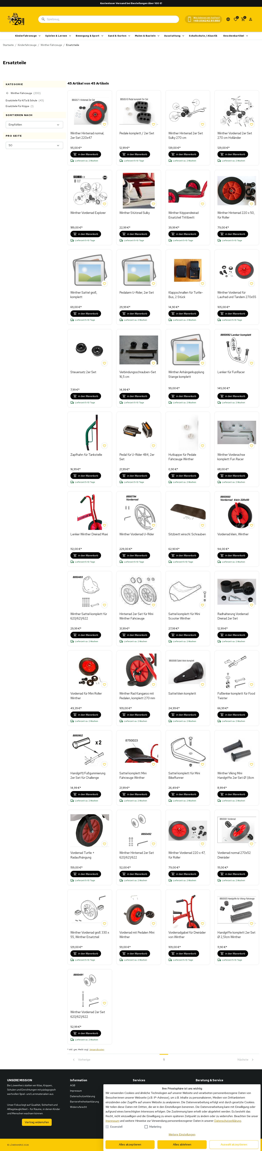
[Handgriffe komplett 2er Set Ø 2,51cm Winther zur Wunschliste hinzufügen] (251, 923)
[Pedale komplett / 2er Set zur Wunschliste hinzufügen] (153, 124)
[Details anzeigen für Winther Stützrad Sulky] (138, 191)
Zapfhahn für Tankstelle (86, 455)
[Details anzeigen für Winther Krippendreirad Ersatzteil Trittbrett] (187, 191)
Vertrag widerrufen (37, 1122)
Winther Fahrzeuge (51, 45)
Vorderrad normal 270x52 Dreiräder (234, 855)
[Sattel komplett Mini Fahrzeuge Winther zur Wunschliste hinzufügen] (153, 764)
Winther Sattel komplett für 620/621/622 (88, 616)
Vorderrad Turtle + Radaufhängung (82, 855)
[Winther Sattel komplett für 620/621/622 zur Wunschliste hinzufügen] (104, 605)
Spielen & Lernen (56, 35)
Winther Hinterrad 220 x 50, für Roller (236, 215)
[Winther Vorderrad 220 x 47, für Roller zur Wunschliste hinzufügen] (202, 844)
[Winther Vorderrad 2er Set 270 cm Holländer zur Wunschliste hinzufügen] (251, 124)
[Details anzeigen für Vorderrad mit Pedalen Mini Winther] (138, 910)
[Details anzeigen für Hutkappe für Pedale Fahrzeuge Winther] (187, 432)
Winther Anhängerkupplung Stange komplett (186, 374)
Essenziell (116, 1127)
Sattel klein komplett (182, 693)
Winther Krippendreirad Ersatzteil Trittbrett (183, 215)
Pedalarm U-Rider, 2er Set (136, 292)
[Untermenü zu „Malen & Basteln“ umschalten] (158, 36)
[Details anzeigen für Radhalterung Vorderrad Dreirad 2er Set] (236, 592)
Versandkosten (96, 1049)
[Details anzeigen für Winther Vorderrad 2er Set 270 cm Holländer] (236, 111)
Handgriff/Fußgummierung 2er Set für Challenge (87, 775)
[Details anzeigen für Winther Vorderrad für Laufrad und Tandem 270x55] (236, 270)
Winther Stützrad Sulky (134, 213)
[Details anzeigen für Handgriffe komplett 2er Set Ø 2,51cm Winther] (236, 910)
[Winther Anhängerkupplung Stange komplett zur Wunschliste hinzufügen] (202, 363)
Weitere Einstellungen (182, 1134)
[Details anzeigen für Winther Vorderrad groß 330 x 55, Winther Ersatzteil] (89, 910)
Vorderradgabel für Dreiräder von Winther (187, 935)
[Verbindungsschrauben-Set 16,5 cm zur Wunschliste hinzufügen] (153, 363)
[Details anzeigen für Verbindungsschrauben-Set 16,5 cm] (138, 350)
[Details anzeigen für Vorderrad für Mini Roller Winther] (89, 671)
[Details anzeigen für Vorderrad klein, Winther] (236, 512)
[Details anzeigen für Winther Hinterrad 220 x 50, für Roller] (236, 191)
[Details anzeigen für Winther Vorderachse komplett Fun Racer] (236, 432)
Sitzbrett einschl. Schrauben (187, 534)
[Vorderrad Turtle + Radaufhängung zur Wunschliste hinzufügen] (104, 844)
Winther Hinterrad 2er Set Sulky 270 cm (185, 135)
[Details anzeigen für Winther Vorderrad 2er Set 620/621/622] (89, 990)
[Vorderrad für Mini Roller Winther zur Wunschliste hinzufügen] (104, 684)
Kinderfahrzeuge (26, 35)
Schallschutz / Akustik (203, 35)
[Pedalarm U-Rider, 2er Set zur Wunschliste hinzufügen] (153, 283)
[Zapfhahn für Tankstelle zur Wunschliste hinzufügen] (104, 446)
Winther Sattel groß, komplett (83, 295)
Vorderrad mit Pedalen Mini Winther (136, 935)
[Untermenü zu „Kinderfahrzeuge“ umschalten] (39, 36)
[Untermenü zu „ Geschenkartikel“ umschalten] (247, 36)
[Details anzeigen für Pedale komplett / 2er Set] (138, 111)
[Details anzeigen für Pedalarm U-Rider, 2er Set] (138, 270)
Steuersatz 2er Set (83, 372)
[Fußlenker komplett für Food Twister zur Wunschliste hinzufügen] (251, 684)
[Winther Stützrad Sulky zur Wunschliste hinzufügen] (153, 204)
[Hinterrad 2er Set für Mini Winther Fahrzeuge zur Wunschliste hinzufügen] (153, 605)
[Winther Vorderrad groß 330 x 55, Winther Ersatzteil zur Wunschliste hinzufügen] (104, 923)
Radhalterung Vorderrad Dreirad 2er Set (232, 616)
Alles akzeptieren (130, 1144)
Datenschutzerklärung (227, 1121)
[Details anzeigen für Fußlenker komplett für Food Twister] (236, 671)
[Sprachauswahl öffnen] (228, 19)
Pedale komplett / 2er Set (136, 133)
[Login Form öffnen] (250, 19)
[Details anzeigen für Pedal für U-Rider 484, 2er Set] (138, 432)
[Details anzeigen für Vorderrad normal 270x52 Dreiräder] (236, 830)
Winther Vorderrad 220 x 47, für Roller (186, 855)
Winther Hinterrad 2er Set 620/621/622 (136, 855)
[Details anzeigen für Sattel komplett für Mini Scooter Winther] (187, 592)
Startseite (8, 45)
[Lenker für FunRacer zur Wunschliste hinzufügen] (251, 363)
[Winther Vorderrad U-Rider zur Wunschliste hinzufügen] (153, 525)
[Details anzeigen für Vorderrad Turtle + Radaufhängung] (89, 830)
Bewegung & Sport (87, 35)
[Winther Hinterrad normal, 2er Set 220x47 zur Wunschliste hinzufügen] (104, 124)
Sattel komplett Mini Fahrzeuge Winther (133, 775)
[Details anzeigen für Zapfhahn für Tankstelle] (89, 432)
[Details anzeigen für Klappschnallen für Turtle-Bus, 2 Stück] (187, 270)
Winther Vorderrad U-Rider (136, 534)
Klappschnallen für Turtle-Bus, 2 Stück (185, 295)
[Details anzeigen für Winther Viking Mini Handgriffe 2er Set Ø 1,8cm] (236, 751)
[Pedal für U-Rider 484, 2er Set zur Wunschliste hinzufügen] (153, 446)
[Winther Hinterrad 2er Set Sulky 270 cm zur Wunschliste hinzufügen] (202, 124)
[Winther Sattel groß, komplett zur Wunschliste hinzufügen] (104, 283)
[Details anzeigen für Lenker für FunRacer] (236, 350)
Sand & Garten (117, 35)
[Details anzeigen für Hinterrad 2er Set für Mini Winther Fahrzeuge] (138, 592)
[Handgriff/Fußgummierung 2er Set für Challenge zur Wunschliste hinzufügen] (104, 764)
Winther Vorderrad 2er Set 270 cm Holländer (234, 135)
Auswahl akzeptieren (234, 1144)
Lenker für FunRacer (231, 372)
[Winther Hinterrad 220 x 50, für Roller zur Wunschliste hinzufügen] (251, 204)
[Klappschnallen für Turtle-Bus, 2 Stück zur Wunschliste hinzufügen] (202, 283)
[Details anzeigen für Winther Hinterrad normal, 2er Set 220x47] (89, 111)
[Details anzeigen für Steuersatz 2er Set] (89, 350)
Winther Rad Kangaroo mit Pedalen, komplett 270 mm (137, 696)
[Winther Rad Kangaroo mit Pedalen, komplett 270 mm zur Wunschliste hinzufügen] (153, 684)
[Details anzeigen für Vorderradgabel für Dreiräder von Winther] (187, 910)
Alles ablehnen (182, 1144)
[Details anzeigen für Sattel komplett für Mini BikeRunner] (187, 751)
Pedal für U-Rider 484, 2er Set (136, 457)
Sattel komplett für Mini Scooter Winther (184, 616)
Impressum (112, 1121)
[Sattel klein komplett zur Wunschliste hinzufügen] (202, 684)
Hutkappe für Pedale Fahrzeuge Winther (182, 457)
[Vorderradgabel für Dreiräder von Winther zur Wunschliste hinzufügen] (202, 923)
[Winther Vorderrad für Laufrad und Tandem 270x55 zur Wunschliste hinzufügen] (251, 283)
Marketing (155, 1127)
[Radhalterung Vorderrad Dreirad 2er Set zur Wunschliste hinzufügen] (251, 605)
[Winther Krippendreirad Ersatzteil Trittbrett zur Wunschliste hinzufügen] (202, 204)
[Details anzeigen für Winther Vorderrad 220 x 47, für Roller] (187, 830)
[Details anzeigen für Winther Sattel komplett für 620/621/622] (89, 592)
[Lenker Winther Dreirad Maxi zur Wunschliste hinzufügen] (104, 525)
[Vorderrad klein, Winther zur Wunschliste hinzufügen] (251, 525)
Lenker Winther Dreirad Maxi (89, 534)
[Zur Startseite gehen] (16, 19)
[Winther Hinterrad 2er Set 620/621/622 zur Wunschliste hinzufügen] (153, 844)
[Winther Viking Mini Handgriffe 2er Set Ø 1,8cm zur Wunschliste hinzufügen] (251, 764)
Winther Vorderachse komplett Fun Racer (231, 457)
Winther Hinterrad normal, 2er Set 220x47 (87, 135)
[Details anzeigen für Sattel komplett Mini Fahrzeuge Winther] (138, 751)
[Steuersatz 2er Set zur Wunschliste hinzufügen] (104, 363)
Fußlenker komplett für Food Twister (236, 696)
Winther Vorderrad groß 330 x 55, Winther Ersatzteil (89, 935)
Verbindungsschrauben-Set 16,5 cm (137, 374)
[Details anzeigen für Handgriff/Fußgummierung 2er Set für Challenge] (89, 751)
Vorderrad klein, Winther (232, 534)
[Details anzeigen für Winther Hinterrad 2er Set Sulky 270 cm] (187, 111)
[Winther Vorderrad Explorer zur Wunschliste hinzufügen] (104, 204)
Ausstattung (172, 35)
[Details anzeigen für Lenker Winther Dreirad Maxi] (89, 512)
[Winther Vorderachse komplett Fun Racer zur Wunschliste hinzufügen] (251, 446)
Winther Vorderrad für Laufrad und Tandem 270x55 (236, 295)
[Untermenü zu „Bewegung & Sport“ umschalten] (102, 36)
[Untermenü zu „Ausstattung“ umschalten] (183, 36)
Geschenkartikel (233, 35)
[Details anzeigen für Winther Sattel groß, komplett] (89, 270)
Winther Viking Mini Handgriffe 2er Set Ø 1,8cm (235, 775)
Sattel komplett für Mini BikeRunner (184, 775)
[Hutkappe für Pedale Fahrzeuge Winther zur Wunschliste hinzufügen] (202, 446)
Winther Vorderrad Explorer (88, 213)
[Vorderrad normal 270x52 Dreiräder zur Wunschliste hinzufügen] (251, 844)
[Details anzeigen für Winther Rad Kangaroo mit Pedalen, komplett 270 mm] (138, 671)
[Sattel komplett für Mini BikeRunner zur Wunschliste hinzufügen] (202, 764)
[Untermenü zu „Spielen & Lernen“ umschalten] (70, 36)
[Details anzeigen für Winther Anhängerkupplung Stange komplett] (187, 350)
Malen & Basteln (145, 35)
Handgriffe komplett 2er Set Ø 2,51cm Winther (236, 935)
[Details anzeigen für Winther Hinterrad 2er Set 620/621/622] (138, 830)
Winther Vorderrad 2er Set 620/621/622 (87, 1014)
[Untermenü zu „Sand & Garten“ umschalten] (129, 36)
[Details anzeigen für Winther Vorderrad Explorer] (89, 191)
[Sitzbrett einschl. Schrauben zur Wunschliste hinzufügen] (202, 525)
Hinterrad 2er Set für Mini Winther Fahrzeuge (136, 616)
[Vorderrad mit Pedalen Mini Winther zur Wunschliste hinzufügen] (153, 923)
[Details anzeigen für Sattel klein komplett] (187, 671)
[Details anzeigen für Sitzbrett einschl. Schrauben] (187, 512)
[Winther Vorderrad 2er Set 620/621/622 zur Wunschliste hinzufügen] (104, 1003)
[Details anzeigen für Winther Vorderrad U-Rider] (138, 512)
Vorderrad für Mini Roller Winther (86, 696)
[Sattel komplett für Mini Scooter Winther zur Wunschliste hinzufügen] (202, 605)
